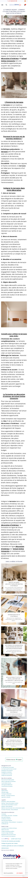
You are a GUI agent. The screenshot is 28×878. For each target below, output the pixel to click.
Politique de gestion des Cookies (9, 843)
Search (6, 4)
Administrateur (5, 848)
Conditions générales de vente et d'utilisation (12, 845)
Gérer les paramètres (8, 873)
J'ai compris (20, 873)
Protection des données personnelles (10, 841)
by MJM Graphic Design (16, 838)
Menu (2, 4)
